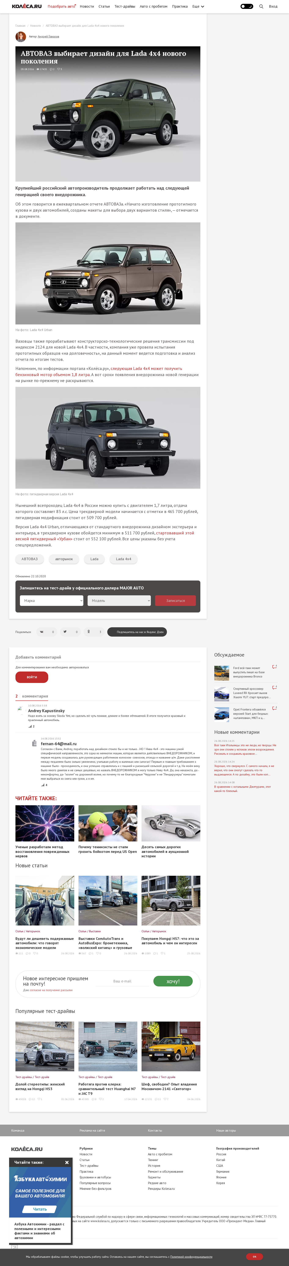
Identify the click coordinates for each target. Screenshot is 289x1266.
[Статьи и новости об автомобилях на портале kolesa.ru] (26, 6)
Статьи (104, 6)
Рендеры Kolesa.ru (161, 1188)
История (154, 1165)
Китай (220, 1160)
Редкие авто (157, 1183)
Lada (94, 558)
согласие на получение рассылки (51, 990)
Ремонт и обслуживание (165, 1171)
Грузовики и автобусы (95, 1177)
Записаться (175, 600)
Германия (222, 1171)
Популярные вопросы (95, 1183)
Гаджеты (154, 1177)
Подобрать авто (61, 6)
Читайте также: (36, 798)
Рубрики (86, 1148)
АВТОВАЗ (30, 558)
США (219, 1165)
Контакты (155, 1130)
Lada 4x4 (123, 558)
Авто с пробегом (153, 6)
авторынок (64, 558)
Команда (17, 1130)
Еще (195, 6)
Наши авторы (226, 1130)
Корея (220, 1183)
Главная (20, 26)
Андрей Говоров (48, 36)
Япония (221, 1177)
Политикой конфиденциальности (191, 1257)
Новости (87, 6)
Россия (221, 1154)
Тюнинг (153, 1160)
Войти (32, 677)
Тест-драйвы (124, 6)
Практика (180, 6)
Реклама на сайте (92, 1130)
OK (254, 1256)
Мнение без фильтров (95, 1188)
